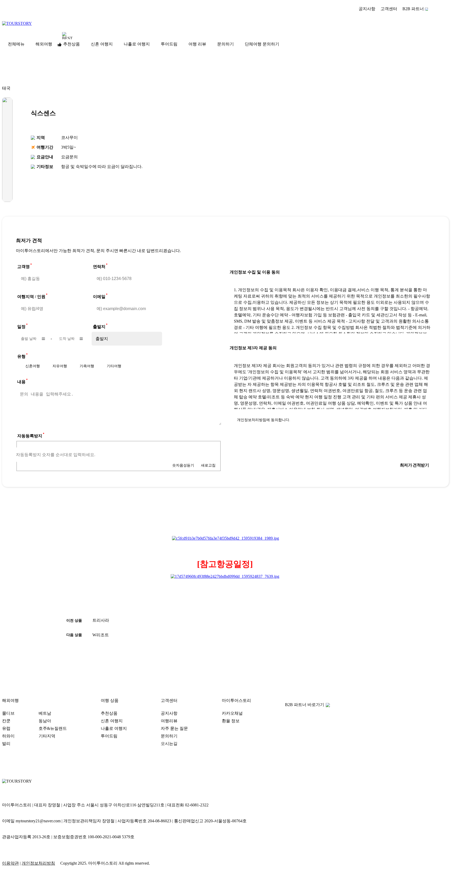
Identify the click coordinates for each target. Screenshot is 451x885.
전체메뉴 (16, 44)
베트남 (45, 713)
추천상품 (71, 44)
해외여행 (43, 44)
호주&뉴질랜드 (53, 728)
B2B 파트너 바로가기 (304, 704)
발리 (6, 743)
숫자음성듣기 (183, 465)
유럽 (6, 728)
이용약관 (10, 863)
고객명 (23, 266)
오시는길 (169, 743)
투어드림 (169, 44)
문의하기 (225, 44)
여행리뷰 (169, 721)
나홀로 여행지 (137, 44)
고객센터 (389, 9)
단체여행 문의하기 (262, 44)
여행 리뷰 (197, 44)
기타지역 (47, 736)
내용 (21, 382)
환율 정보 (231, 721)
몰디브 (8, 713)
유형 (21, 356)
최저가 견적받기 (414, 465)
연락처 (99, 266)
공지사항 (367, 9)
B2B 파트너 (413, 9)
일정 (21, 326)
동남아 (45, 721)
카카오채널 (232, 713)
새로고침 (208, 465)
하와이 (8, 736)
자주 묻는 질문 (174, 728)
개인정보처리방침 (38, 863)
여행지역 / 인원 (31, 296)
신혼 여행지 (102, 44)
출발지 (99, 326)
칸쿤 (6, 721)
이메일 (99, 296)
